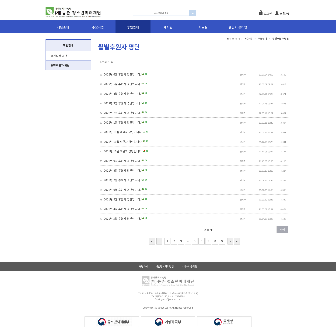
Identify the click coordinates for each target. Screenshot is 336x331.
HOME (248, 38)
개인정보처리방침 (165, 266)
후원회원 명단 (59, 56)
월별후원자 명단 (60, 65)
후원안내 (262, 38)
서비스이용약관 (189, 266)
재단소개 (143, 266)
